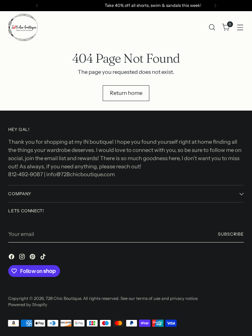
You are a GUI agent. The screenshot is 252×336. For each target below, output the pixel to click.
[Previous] (37, 5)
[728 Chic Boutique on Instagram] (23, 257)
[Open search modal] (212, 27)
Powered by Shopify (27, 304)
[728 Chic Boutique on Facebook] (12, 257)
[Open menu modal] (240, 27)
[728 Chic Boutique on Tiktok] (44, 257)
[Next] (215, 5)
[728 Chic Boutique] (23, 27)
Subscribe (231, 234)
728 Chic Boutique (63, 298)
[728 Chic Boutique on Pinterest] (33, 257)
